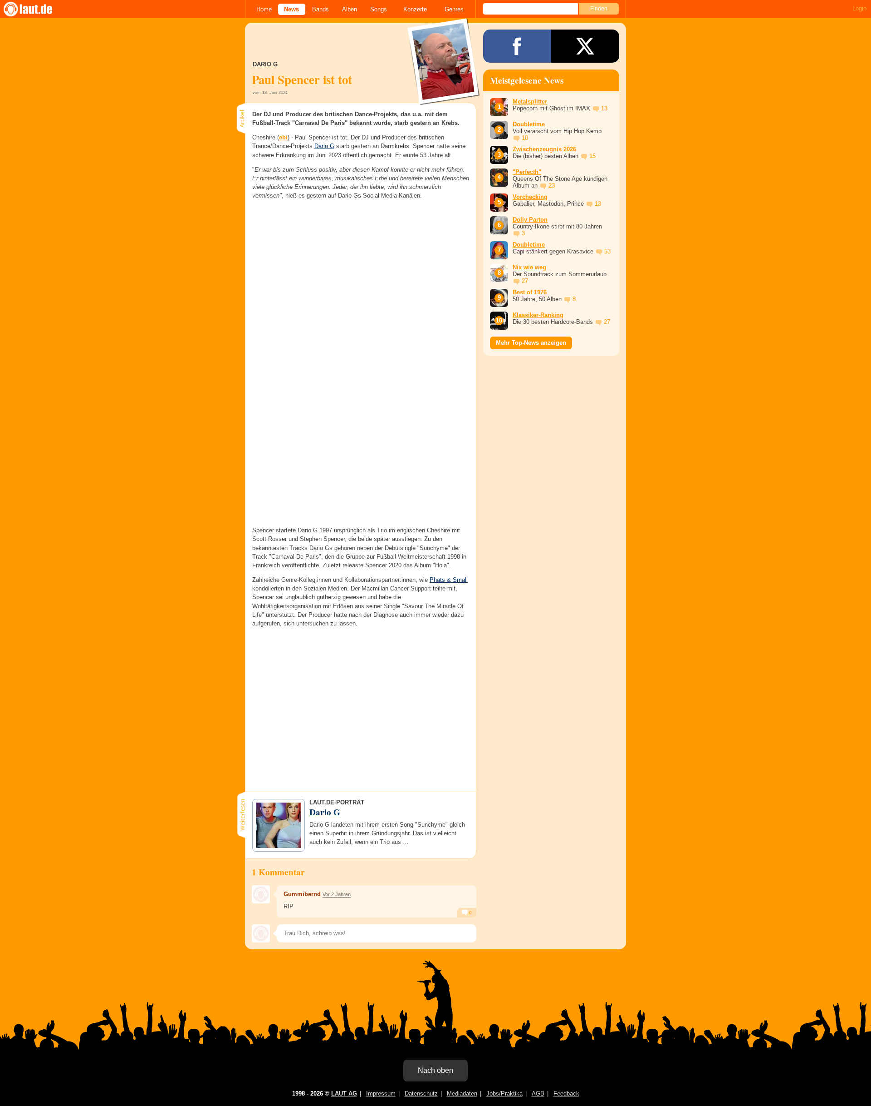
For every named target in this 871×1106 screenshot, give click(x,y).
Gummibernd (302, 894)
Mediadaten (462, 1093)
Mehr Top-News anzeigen (531, 342)
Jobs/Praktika (504, 1093)
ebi (283, 137)
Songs (378, 9)
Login (859, 8)
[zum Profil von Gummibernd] (261, 894)
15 (592, 156)
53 (607, 251)
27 (525, 281)
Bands (320, 9)
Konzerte (415, 9)
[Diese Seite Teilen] (517, 46)
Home (264, 9)
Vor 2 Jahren (337, 894)
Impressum (381, 1093)
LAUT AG (344, 1093)
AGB (538, 1093)
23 (551, 185)
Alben (349, 9)
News (291, 9)
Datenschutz (421, 1093)
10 (525, 137)
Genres (454, 9)
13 (604, 108)
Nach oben (435, 1070)
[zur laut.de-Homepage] (36, 9)
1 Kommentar (278, 872)
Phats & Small (449, 579)
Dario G (324, 146)
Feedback (566, 1093)
